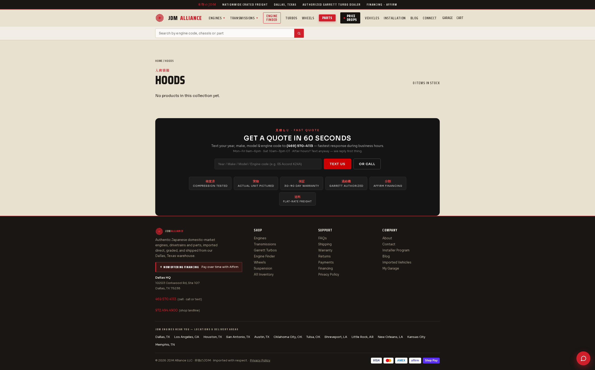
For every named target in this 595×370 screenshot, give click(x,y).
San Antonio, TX (238, 337)
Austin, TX (261, 337)
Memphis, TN (165, 345)
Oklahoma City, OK (288, 337)
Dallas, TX (162, 337)
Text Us (337, 164)
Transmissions (244, 18)
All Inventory (264, 275)
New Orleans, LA (390, 337)
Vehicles (372, 18)
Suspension (263, 268)
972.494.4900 (166, 310)
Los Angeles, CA (186, 337)
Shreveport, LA (335, 337)
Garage (447, 18)
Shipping (325, 244)
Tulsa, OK (313, 337)
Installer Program (396, 250)
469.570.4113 (165, 299)
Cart (459, 18)
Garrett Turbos (265, 250)
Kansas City (416, 337)
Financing (325, 268)
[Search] (299, 33)
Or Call (367, 164)
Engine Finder (272, 18)
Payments (326, 262)
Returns (324, 256)
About (387, 238)
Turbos (291, 18)
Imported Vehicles (396, 262)
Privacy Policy (328, 275)
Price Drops (352, 18)
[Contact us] (583, 358)
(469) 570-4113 (300, 146)
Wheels (308, 18)
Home (158, 60)
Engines (217, 18)
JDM (185, 18)
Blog (414, 18)
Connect (429, 18)
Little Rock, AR (362, 337)
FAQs (322, 238)
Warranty (325, 250)
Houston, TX (212, 337)
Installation (395, 18)
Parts (327, 18)
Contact (388, 244)
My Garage (390, 268)
